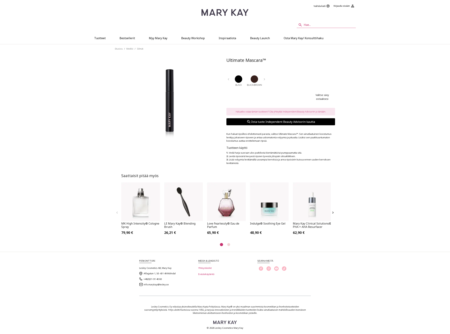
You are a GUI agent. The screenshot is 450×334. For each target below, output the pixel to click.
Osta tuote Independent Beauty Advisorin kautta (283, 122)
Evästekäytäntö (206, 274)
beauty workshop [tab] (193, 38)
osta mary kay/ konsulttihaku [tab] (303, 38)
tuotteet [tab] (100, 38)
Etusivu (119, 48)
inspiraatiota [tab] (227, 38)
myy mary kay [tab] (158, 38)
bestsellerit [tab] (127, 38)
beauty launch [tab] (260, 38)
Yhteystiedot (205, 268)
